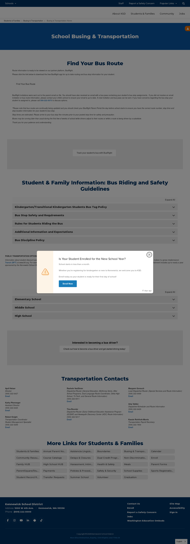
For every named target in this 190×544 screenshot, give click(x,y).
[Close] (149, 254)
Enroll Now (68, 283)
